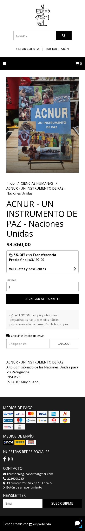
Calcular (64, 344)
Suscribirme (62, 503)
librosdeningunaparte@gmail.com (29, 474)
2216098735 (15, 478)
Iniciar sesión (57, 49)
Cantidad (11, 279)
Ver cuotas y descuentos (27, 269)
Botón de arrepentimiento (23, 487)
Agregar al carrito (42, 299)
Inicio (10, 183)
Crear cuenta (27, 49)
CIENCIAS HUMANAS (37, 183)
